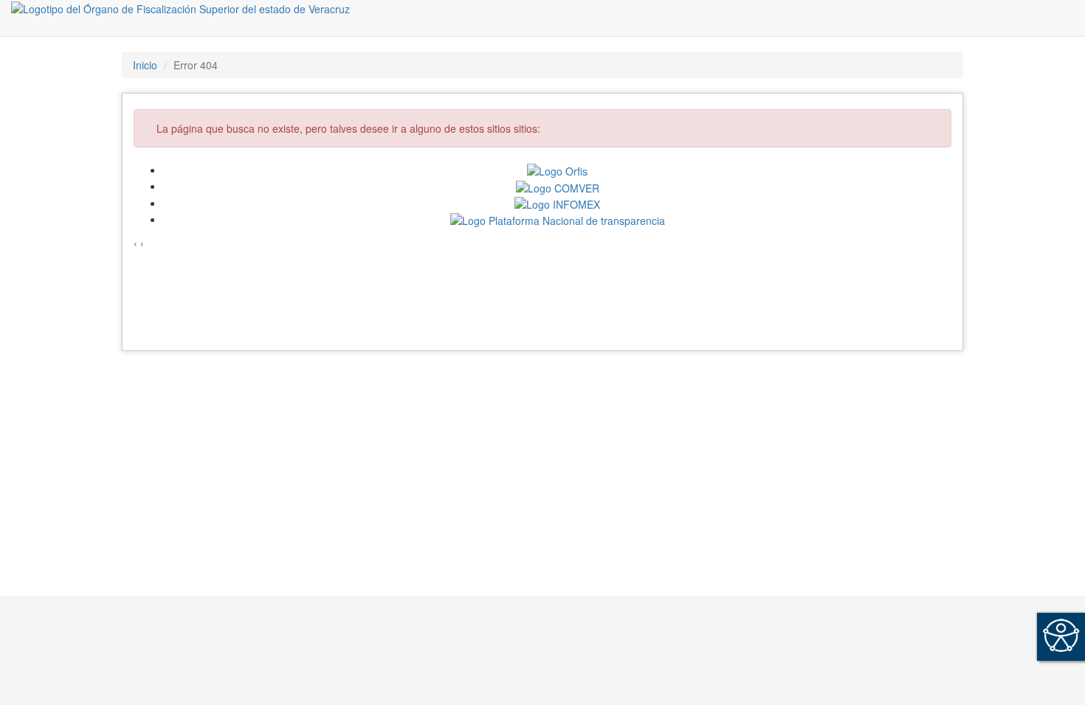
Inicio (145, 65)
